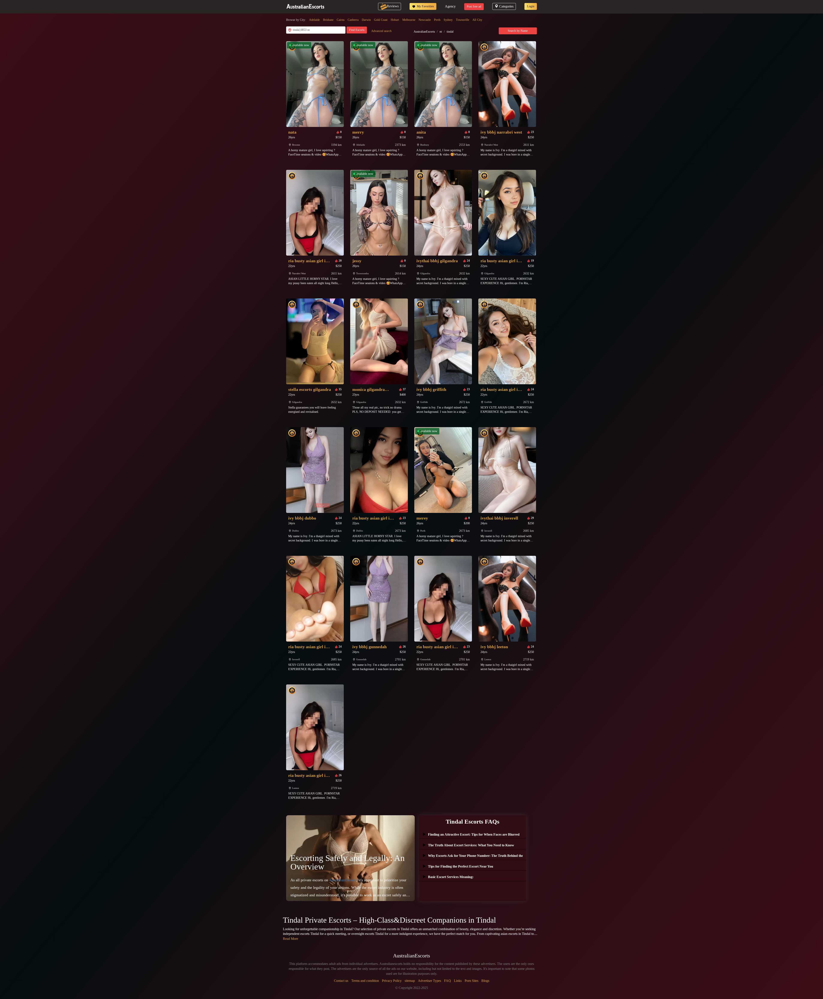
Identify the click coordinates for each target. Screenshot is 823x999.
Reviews (393, 6)
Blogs (485, 980)
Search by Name (518, 30)
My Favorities (425, 6)
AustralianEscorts (424, 31)
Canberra (353, 19)
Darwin (366, 19)
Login (530, 6)
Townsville (462, 19)
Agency (450, 6)
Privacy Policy (392, 980)
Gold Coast (380, 19)
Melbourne (408, 19)
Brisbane (328, 19)
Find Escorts (356, 30)
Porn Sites (471, 980)
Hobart (395, 19)
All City (477, 19)
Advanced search (381, 31)
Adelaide (314, 19)
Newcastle (425, 19)
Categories (506, 6)
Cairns (340, 19)
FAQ (447, 980)
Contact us (341, 980)
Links (458, 980)
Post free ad (474, 6)
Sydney (448, 19)
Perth (437, 19)
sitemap (410, 980)
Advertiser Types (429, 980)
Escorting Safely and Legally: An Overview (347, 862)
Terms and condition (365, 980)
